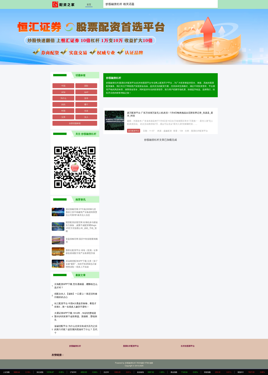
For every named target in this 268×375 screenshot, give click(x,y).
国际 (86, 85)
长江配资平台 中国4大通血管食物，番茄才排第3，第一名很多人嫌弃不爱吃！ (75, 305)
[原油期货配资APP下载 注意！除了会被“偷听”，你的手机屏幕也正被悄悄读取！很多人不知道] (58, 264)
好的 (63, 104)
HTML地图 (148, 362)
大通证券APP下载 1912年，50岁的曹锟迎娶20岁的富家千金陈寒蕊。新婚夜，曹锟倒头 (75, 316)
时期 (63, 110)
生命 (86, 110)
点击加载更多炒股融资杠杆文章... (160, 139)
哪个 (86, 104)
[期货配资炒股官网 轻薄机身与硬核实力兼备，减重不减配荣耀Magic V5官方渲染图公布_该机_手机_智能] (58, 226)
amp (63, 92)
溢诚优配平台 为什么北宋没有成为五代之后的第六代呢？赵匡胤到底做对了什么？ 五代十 (75, 329)
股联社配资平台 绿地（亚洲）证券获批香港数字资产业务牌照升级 (82, 251)
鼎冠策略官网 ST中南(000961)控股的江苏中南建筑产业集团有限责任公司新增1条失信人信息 (81, 212)
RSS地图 (140, 362)
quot (86, 92)
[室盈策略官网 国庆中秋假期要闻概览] (58, 240)
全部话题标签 (75, 123)
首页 (89, 4)
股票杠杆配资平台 (131, 345)
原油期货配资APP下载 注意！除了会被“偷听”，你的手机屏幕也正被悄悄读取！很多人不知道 (82, 263)
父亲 (63, 117)
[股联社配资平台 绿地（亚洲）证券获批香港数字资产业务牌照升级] (58, 251)
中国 (63, 85)
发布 (86, 98)
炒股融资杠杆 (75, 345)
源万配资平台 (133, 130)
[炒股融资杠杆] (64, 4)
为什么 (63, 98)
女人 (86, 117)
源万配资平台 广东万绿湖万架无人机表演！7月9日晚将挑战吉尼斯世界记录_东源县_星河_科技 (170, 114)
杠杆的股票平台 (188, 345)
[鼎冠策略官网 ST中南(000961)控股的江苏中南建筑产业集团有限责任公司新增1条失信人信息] (58, 212)
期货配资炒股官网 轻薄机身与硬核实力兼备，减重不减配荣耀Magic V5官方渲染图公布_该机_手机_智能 (82, 226)
